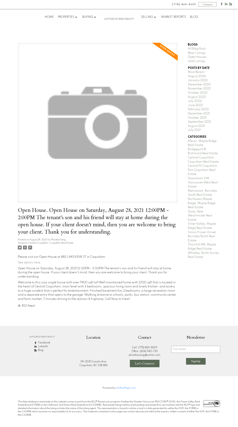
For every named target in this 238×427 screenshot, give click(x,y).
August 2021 (196, 126)
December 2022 (199, 84)
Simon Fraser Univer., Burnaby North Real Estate (203, 236)
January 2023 (198, 80)
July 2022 (195, 101)
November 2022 (199, 88)
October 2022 (197, 92)
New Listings (196, 53)
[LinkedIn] (226, 4)
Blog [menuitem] (194, 17)
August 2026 (197, 76)
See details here (29, 262)
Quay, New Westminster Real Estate (200, 215)
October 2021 (197, 117)
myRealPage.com (126, 388)
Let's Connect (144, 363)
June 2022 (195, 105)
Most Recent (196, 72)
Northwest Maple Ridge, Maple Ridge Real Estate (201, 203)
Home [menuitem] (49, 17)
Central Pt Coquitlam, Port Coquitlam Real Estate (203, 170)
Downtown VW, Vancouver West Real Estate (203, 182)
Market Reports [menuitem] (173, 17)
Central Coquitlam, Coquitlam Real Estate (50, 243)
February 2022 (198, 109)
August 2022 (197, 97)
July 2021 (194, 130)
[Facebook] (221, 4)
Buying (87, 17)
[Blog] (230, 4)
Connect (207, 4)
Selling (147, 17)
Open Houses (197, 57)
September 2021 (199, 121)
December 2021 (199, 113)
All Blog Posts (197, 48)
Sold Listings (196, 61)
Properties (66, 17)
